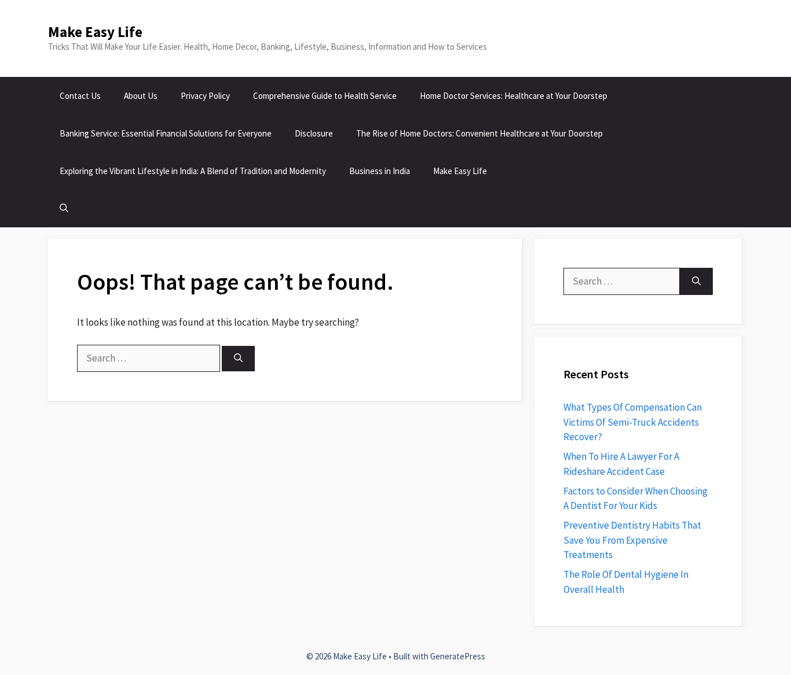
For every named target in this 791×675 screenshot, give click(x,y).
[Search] (238, 359)
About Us (141, 95)
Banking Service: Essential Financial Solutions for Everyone (166, 133)
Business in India (379, 170)
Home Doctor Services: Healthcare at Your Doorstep (513, 95)
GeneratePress (457, 656)
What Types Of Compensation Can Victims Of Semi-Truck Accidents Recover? (632, 422)
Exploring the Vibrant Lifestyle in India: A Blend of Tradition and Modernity (193, 170)
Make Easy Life (95, 32)
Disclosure (314, 133)
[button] (64, 208)
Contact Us (80, 95)
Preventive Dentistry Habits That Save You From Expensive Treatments (632, 540)
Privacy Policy (205, 95)
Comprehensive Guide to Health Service (325, 95)
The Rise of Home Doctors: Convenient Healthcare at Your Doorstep (479, 133)
